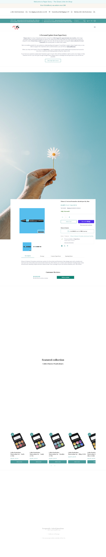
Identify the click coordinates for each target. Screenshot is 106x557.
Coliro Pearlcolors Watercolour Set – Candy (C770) (37, 454)
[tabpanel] (53, 262)
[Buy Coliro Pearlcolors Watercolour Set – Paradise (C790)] (58, 441)
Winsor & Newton (65, 228)
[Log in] (94, 21)
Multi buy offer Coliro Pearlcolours (74, 12)
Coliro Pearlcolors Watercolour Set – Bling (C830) (77, 453)
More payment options (86, 225)
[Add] (69, 217)
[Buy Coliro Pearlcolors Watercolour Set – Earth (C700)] (19, 441)
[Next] (51, 220)
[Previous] (12, 220)
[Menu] (95, 27)
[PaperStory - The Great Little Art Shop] (16, 27)
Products (67, 236)
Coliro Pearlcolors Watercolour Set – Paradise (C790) (56, 454)
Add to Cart (68, 221)
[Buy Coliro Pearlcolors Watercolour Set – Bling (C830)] (77, 441)
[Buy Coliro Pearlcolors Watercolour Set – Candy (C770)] (39, 441)
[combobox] (79, 21)
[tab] (27, 256)
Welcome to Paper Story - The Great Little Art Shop (53, 2)
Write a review (65, 277)
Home (62, 236)
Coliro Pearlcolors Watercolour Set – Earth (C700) (17, 454)
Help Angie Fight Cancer (53, 60)
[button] (62, 246)
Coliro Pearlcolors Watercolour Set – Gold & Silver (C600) (94, 454)
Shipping (69, 208)
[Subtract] (62, 217)
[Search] (84, 21)
